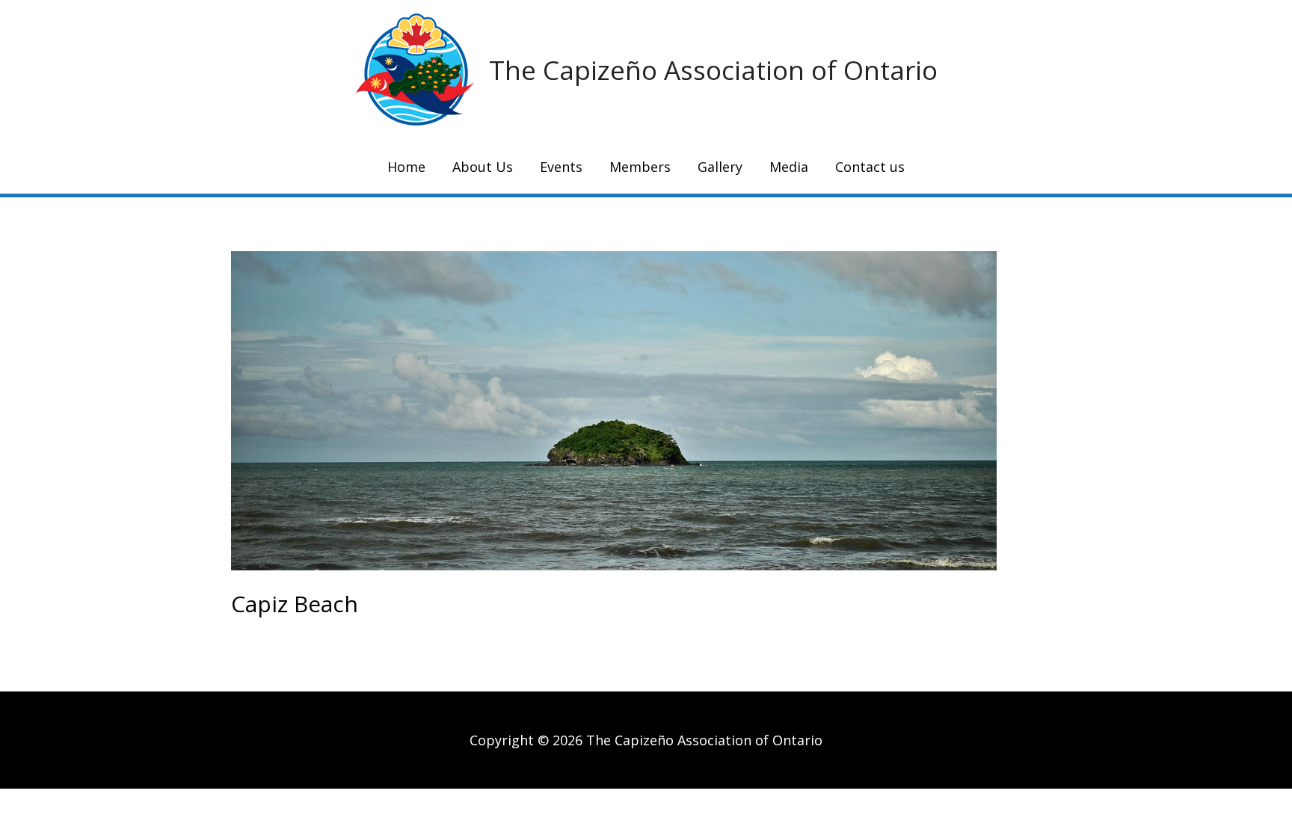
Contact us (870, 167)
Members (640, 167)
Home (406, 167)
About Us (482, 167)
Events (561, 167)
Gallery (720, 167)
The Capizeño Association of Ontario (713, 69)
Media (788, 167)
